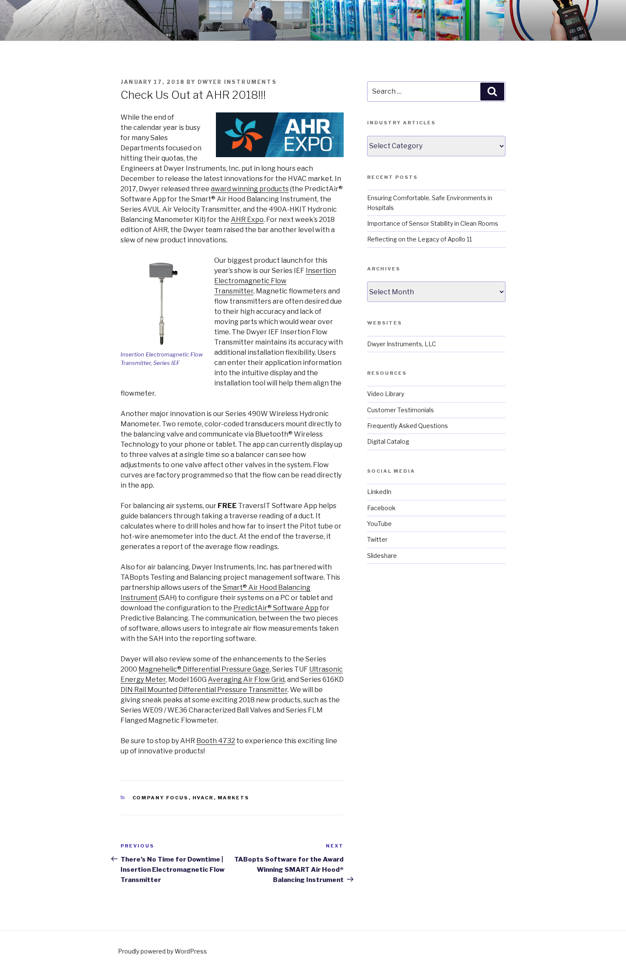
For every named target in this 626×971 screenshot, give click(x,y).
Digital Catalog (388, 441)
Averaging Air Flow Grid (246, 679)
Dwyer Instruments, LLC (401, 344)
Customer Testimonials (400, 410)
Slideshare (382, 555)
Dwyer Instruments (237, 82)
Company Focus (160, 798)
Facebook (381, 507)
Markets (234, 798)
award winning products (250, 189)
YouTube (379, 523)
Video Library (385, 393)
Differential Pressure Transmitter (232, 690)
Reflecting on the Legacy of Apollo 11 (419, 239)
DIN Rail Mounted (149, 690)
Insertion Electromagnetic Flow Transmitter (275, 281)
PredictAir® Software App (276, 608)
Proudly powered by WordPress (162, 951)
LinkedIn (379, 491)
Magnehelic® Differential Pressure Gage (204, 669)
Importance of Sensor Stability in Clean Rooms (432, 223)
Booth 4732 (215, 741)
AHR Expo (247, 219)
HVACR (203, 798)
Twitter (377, 539)
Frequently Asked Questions (407, 425)
